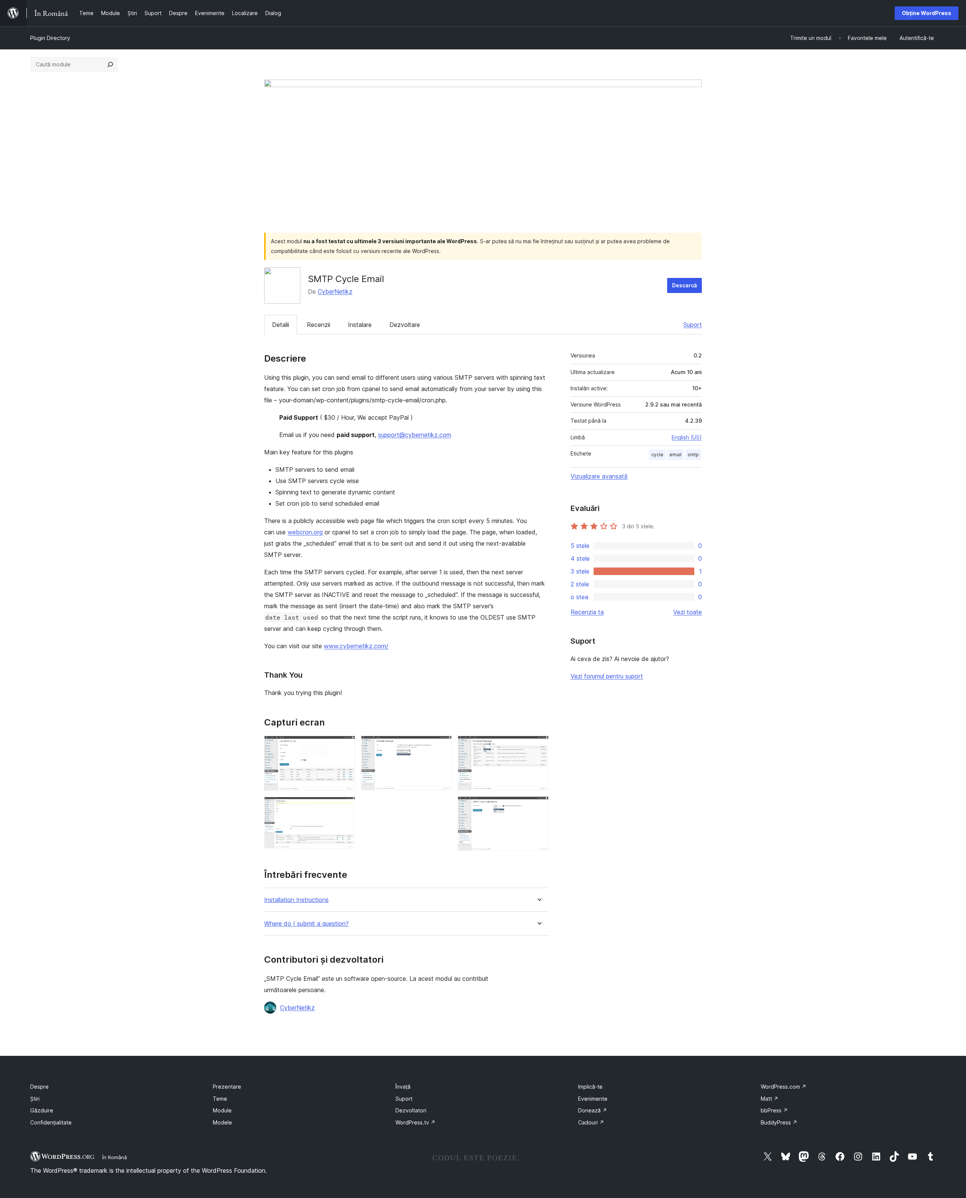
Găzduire (41, 1110)
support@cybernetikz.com (414, 435)
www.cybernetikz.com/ (356, 646)
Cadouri (591, 1122)
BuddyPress (779, 1122)
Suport (692, 324)
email (675, 454)
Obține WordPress (926, 13)
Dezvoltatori (410, 1110)
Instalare (360, 324)
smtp (693, 454)
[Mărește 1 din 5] (345, 746)
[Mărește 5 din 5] (538, 806)
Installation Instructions (296, 899)
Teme (220, 1098)
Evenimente (593, 1098)
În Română (114, 1157)
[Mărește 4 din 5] (538, 746)
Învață (403, 1086)
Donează (592, 1110)
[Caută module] (110, 64)
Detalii (280, 324)
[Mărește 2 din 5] (345, 807)
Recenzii (318, 324)
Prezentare (227, 1086)
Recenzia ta (587, 612)
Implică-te (590, 1086)
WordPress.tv (415, 1122)
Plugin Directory (50, 38)
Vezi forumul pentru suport (607, 676)
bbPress (774, 1110)
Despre (39, 1086)
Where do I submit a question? (306, 923)
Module (222, 1110)
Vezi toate (687, 612)
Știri (35, 1098)
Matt (769, 1098)
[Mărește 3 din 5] (441, 746)
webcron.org (305, 532)
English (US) (687, 437)
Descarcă (684, 285)
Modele (222, 1122)
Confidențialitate (51, 1122)
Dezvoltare (404, 324)
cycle (657, 454)
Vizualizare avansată (599, 476)
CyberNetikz (335, 291)
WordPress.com (783, 1086)
